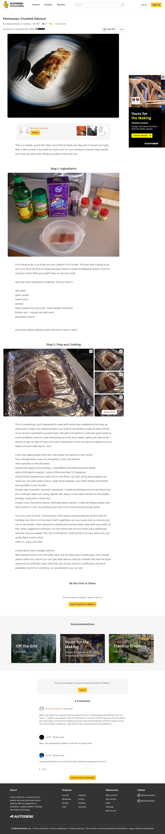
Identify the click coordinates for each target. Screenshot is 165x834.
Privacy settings (76, 828)
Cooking (27, 24)
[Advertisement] (147, 111)
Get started (111, 799)
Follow (35, 132)
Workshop (66, 799)
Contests (48, 4)
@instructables (148, 795)
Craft (64, 806)
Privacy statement (59, 828)
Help (108, 803)
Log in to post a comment (82, 777)
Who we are (111, 810)
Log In (144, 4)
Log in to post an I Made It (82, 604)
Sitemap (109, 806)
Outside (81, 803)
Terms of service (41, 828)
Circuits (65, 795)
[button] (121, 29)
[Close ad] (163, 77)
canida (48, 755)
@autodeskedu (148, 800)
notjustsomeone (13, 24)
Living (81, 799)
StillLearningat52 (53, 709)
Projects (36, 4)
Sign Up (156, 4)
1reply (43, 769)
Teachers (61, 4)
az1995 (48, 737)
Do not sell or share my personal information (106, 828)
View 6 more (109, 412)
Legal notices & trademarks (141, 828)
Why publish (111, 795)
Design (65, 803)
